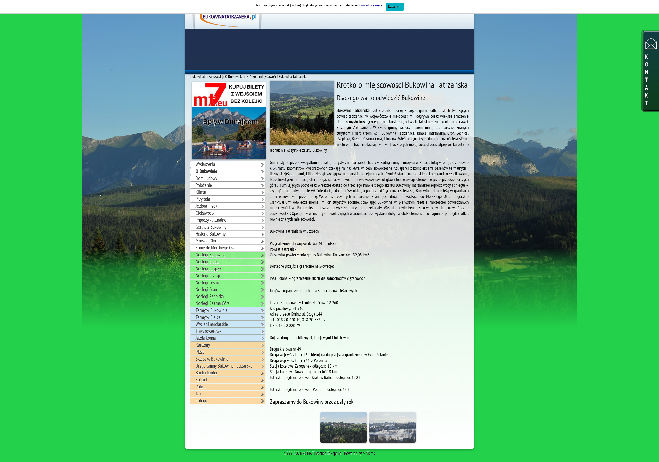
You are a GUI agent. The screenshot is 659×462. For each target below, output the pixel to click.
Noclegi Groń (206, 289)
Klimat (201, 192)
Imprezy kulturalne (211, 220)
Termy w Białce (208, 317)
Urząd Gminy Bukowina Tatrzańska (224, 366)
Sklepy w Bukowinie (212, 359)
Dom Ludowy (206, 178)
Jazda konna (206, 338)
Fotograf (203, 401)
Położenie (204, 185)
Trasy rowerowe (208, 331)
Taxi (199, 394)
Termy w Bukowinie (212, 310)
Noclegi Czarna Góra (213, 303)
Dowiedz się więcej (371, 5)
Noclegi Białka (208, 262)
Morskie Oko (206, 241)
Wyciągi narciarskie (212, 324)
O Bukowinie (206, 171)
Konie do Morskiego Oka (216, 248)
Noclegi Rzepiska (210, 296)
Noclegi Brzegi (208, 275)
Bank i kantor (207, 373)
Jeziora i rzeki (207, 206)
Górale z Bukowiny (211, 227)
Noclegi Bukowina (211, 255)
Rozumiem (394, 6)
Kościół (201, 380)
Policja (201, 387)
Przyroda (203, 199)
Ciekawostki (205, 213)
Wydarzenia (205, 164)
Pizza (200, 352)
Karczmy (203, 345)
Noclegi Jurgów (208, 269)
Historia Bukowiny (211, 234)
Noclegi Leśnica (209, 282)
